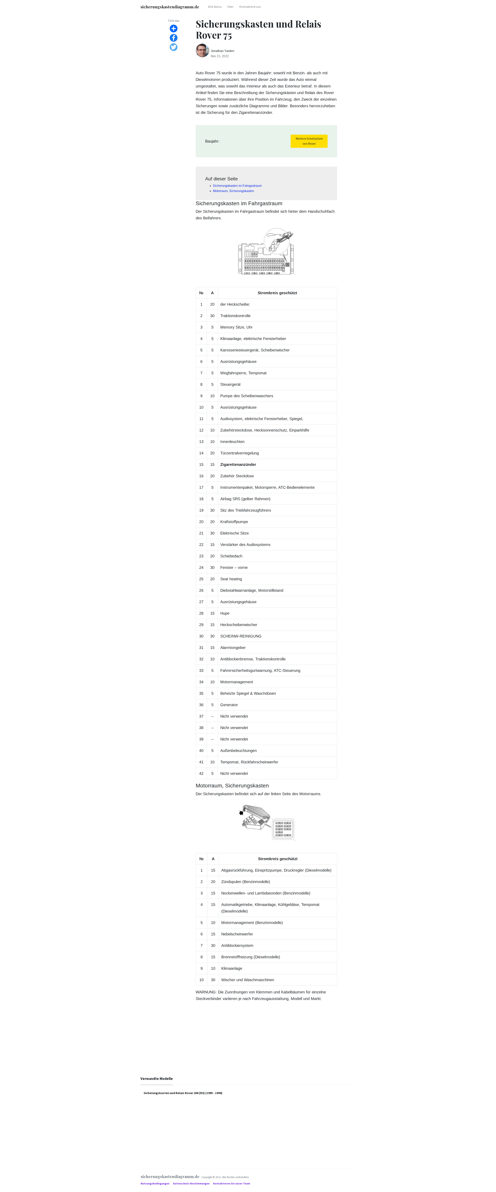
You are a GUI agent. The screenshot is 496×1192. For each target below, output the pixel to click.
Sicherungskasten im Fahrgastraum (237, 185)
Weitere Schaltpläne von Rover (309, 141)
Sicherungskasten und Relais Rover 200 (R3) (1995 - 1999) (183, 1093)
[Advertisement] (248, 1042)
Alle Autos (215, 7)
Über (230, 7)
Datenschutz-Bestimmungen (191, 1183)
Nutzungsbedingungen (155, 1183)
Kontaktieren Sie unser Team (231, 1183)
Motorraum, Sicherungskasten (233, 191)
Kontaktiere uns (250, 7)
